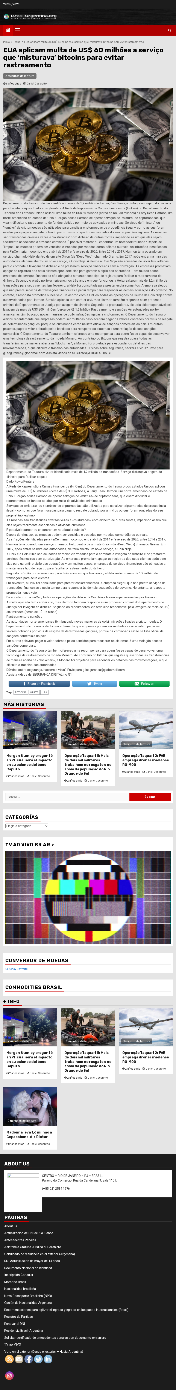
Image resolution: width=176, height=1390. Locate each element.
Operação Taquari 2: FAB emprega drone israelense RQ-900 (145, 760)
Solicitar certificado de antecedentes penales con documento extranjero (55, 1338)
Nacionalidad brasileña (20, 1289)
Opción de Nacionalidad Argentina (28, 1303)
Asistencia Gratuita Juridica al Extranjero (32, 1247)
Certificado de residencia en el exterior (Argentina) (39, 1254)
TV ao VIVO (12, 1344)
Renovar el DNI (14, 1324)
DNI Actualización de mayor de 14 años (32, 1261)
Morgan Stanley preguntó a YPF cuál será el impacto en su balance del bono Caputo (29, 762)
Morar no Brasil (15, 1282)
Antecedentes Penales (20, 1240)
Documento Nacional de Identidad (28, 1268)
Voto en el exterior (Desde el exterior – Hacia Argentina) (43, 1352)
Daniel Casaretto (37, 83)
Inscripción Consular (18, 1275)
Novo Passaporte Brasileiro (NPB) (28, 1296)
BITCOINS (21, 692)
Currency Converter (16, 968)
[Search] (169, 30)
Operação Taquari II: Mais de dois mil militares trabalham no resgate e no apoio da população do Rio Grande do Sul (87, 765)
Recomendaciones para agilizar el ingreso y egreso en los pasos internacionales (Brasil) (66, 1310)
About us (10, 1226)
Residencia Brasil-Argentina (23, 1331)
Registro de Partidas (18, 1317)
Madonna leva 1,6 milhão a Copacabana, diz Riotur (29, 1134)
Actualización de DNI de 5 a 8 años (28, 1233)
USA (44, 692)
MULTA (34, 692)
